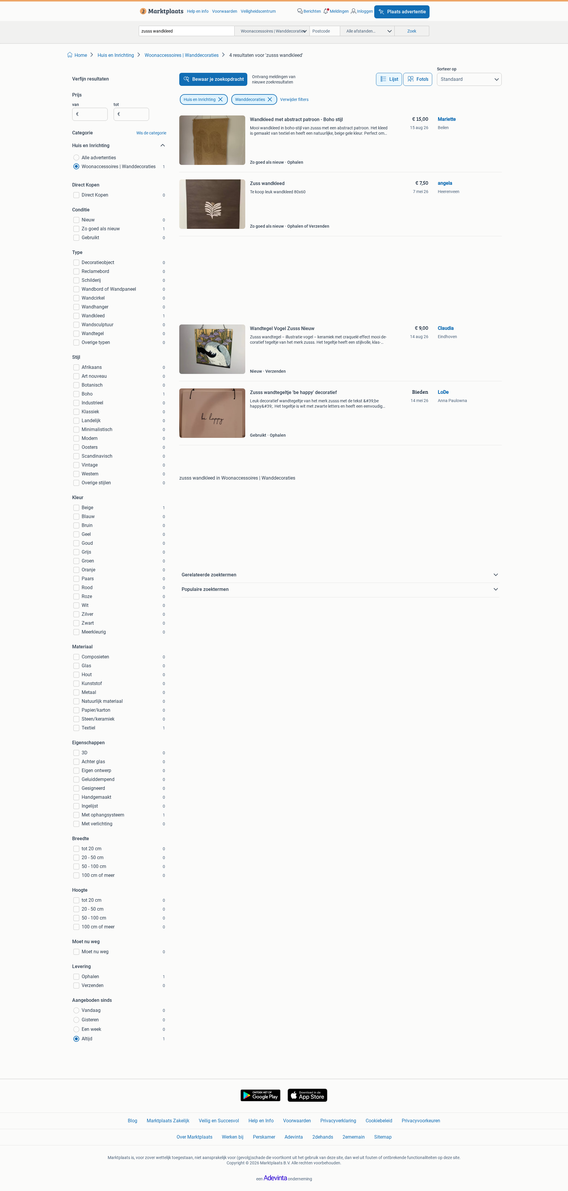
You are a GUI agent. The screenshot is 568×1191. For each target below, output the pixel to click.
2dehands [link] (322, 1137)
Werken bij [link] (232, 1137)
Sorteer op (446, 69)
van (75, 104)
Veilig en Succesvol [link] (219, 1121)
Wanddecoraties (250, 99)
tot (116, 104)
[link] (160, 11)
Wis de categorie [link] (151, 133)
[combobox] (187, 31)
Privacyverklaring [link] (338, 1121)
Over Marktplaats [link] (194, 1137)
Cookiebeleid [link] (379, 1121)
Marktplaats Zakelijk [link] (168, 1121)
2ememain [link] (354, 1137)
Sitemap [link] (383, 1137)
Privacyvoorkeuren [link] (421, 1121)
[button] (335, 11)
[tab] (389, 79)
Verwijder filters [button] (294, 99)
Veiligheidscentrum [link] (258, 11)
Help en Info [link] (261, 1121)
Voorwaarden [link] (224, 11)
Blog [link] (132, 1121)
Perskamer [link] (264, 1137)
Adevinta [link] (294, 1137)
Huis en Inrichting (200, 99)
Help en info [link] (198, 11)
